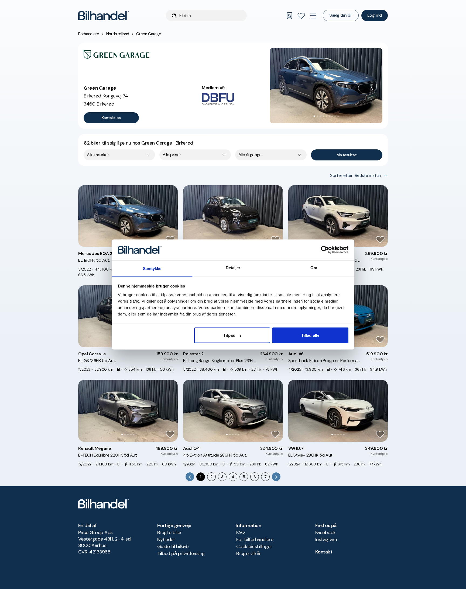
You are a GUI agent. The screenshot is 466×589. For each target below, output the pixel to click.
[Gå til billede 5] (326, 116)
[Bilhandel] (103, 15)
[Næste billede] (375, 85)
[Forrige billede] (277, 85)
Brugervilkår (248, 553)
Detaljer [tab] (233, 267)
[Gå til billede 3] (320, 116)
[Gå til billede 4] (323, 116)
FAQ (240, 532)
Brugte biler (169, 532)
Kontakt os (111, 117)
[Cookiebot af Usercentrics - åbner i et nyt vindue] (324, 250)
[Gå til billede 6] (329, 116)
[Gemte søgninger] (289, 15)
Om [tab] (313, 267)
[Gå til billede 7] (332, 116)
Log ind (374, 15)
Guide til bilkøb (173, 546)
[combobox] (119, 154)
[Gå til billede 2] (317, 116)
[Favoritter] (301, 15)
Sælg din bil (340, 15)
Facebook (325, 532)
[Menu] (313, 15)
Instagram (326, 539)
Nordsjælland (117, 34)
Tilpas (229, 335)
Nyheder (166, 539)
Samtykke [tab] (152, 268)
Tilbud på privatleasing (181, 553)
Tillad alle (310, 335)
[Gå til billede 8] (335, 116)
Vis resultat (347, 154)
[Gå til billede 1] (314, 116)
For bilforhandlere (254, 539)
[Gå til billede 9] (338, 116)
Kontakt (323, 552)
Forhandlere (88, 34)
